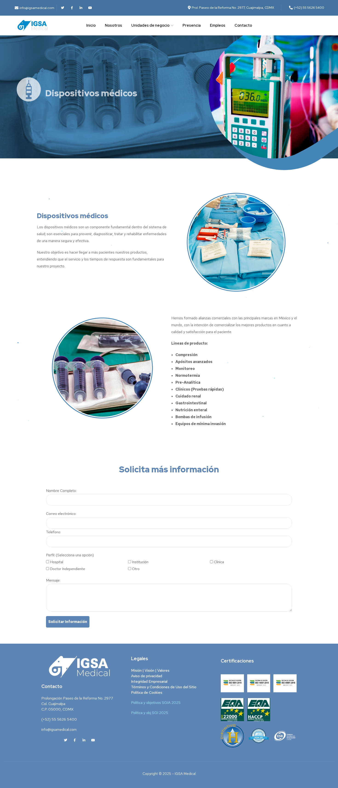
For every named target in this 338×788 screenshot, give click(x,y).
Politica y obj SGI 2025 (149, 712)
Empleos (217, 25)
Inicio (91, 25)
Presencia (192, 25)
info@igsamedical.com (59, 729)
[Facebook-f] (72, 8)
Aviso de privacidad (146, 676)
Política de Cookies (146, 692)
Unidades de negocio (150, 25)
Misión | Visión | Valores (150, 670)
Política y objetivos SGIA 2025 (155, 702)
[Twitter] (62, 8)
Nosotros (113, 25)
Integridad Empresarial (149, 681)
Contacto (243, 25)
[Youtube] (90, 8)
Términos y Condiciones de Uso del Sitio (163, 687)
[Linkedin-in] (81, 8)
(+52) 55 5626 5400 (59, 719)
